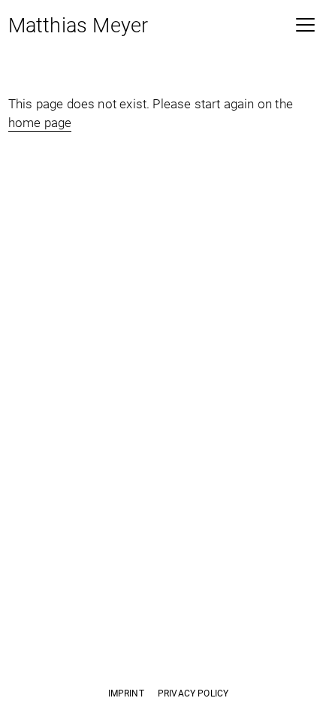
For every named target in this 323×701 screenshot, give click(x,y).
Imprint (126, 693)
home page (40, 122)
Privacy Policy (193, 693)
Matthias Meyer (78, 27)
